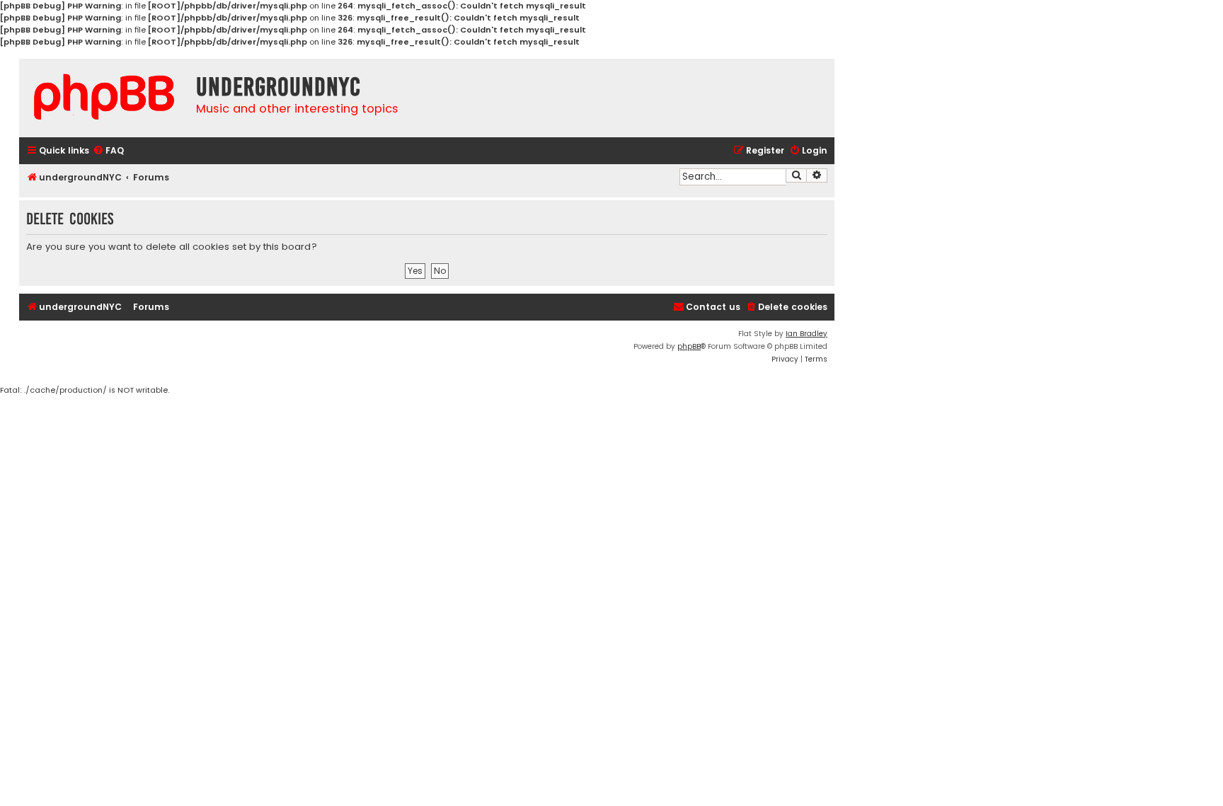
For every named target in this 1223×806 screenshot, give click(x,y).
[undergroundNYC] (104, 97)
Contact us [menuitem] (713, 307)
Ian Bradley (806, 333)
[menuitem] (108, 151)
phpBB (689, 346)
